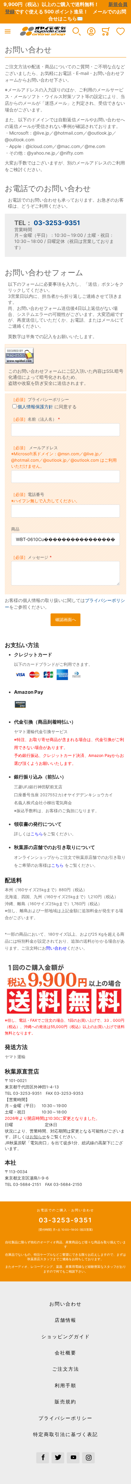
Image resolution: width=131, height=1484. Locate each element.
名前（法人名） (34, 419)
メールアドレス (64, 457)
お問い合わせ (65, 1304)
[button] (76, 31)
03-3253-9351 (57, 223)
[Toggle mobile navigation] (7, 31)
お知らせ (38, 1136)
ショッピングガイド (65, 1337)
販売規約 (65, 1402)
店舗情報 (65, 1320)
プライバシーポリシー (40, 399)
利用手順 (65, 1385)
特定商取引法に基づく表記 (65, 1434)
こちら (37, 834)
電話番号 (45, 497)
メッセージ (29, 557)
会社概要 (65, 1353)
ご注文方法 (65, 1369)
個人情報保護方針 (35, 406)
